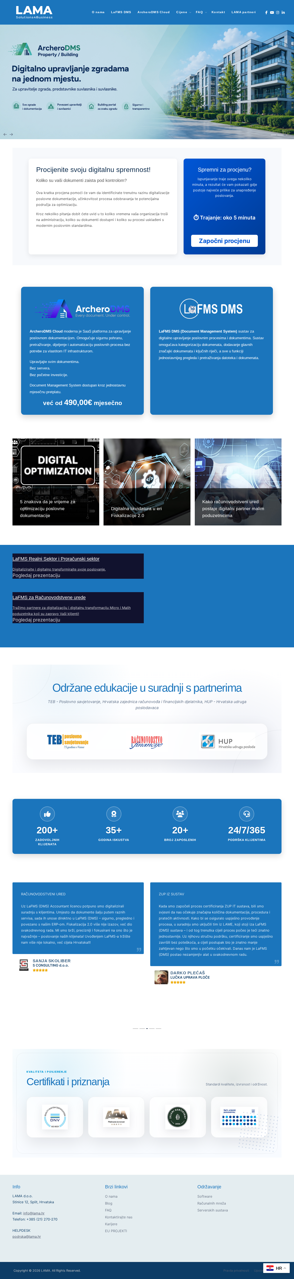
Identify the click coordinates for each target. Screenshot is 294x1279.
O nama (98, 12)
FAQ (108, 1210)
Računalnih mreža (211, 1203)
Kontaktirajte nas (118, 1217)
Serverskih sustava (212, 1210)
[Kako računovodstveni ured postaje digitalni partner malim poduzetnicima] (238, 481)
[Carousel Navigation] (147, 134)
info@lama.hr (34, 1213)
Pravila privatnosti (236, 1270)
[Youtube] (272, 12)
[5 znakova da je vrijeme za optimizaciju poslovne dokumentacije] (55, 481)
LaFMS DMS (121, 12)
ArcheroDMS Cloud (154, 12)
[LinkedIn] (283, 12)
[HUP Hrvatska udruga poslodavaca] (227, 741)
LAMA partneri (244, 12)
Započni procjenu (224, 240)
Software (204, 1196)
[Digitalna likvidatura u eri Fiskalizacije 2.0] (147, 481)
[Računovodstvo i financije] (147, 741)
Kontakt (218, 12)
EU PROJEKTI (116, 1231)
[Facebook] (266, 12)
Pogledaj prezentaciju (36, 575)
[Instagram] (277, 12)
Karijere (111, 1224)
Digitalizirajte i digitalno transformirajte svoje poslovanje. (59, 569)
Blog (108, 1203)
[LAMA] (34, 12)
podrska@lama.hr (26, 1236)
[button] (135, 1028)
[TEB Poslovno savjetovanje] (66, 741)
